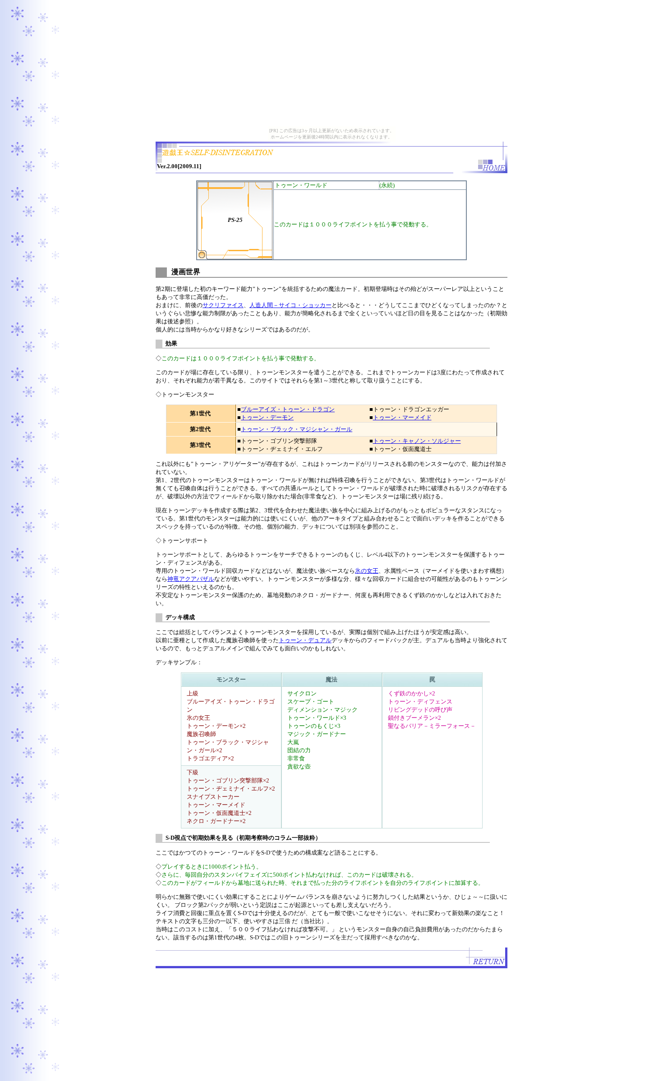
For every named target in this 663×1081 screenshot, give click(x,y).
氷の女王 (366, 570)
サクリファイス (223, 305)
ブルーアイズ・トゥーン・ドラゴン (288, 409)
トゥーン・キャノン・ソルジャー (417, 440)
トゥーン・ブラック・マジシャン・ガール (296, 429)
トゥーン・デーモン (267, 417)
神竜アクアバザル (190, 578)
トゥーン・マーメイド (402, 417)
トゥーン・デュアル (305, 640)
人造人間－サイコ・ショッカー (290, 305)
